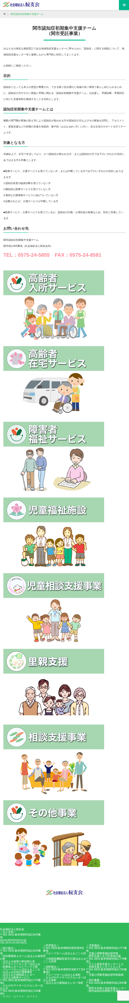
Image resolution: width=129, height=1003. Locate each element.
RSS (67, 916)
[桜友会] (64, 894)
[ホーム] (4, 13)
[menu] (124, 5)
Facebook (61, 916)
